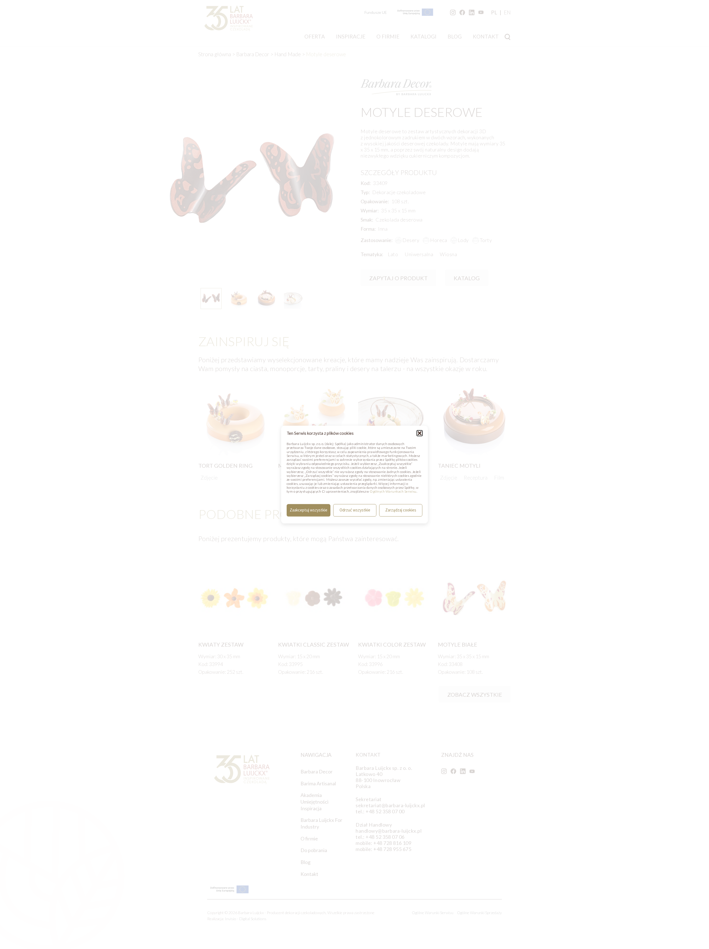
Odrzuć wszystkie (355, 510)
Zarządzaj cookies (400, 510)
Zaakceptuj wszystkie (308, 510)
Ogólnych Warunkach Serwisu (393, 492)
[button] (419, 433)
